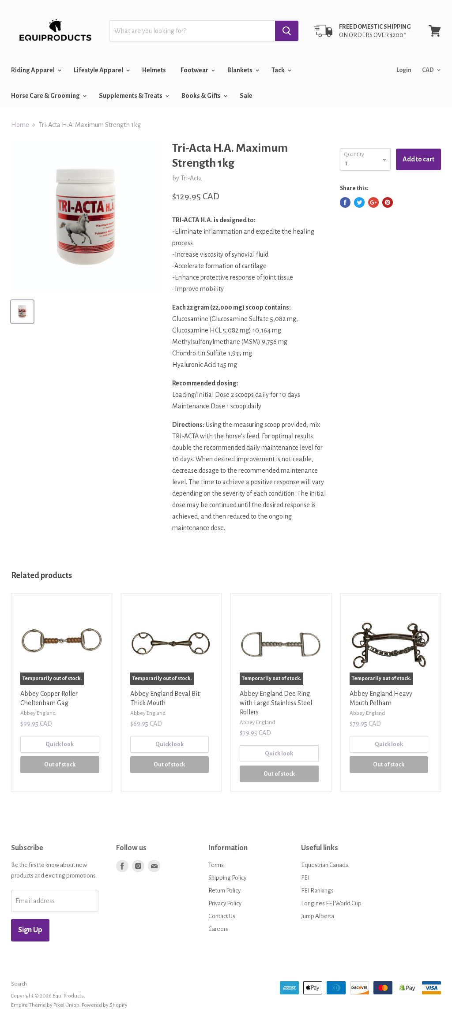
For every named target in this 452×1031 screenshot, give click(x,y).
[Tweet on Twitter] (359, 202)
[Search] (286, 31)
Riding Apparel (33, 70)
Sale (246, 95)
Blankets (240, 70)
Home (20, 124)
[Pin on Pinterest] (387, 202)
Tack (278, 70)
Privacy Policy (224, 903)
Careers (218, 929)
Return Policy (224, 890)
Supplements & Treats (131, 95)
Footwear (195, 70)
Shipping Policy (227, 877)
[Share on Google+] (373, 202)
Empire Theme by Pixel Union (45, 1005)
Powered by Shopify (105, 1005)
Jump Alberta (317, 916)
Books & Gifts (201, 95)
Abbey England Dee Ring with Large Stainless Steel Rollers (276, 703)
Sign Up (30, 930)
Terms (216, 865)
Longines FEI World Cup (331, 903)
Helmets (154, 70)
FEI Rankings (317, 890)
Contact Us (221, 916)
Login (403, 70)
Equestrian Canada (325, 865)
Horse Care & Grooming (46, 95)
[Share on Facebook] (345, 202)
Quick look (59, 744)
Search (19, 984)
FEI (305, 877)
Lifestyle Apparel (99, 70)
